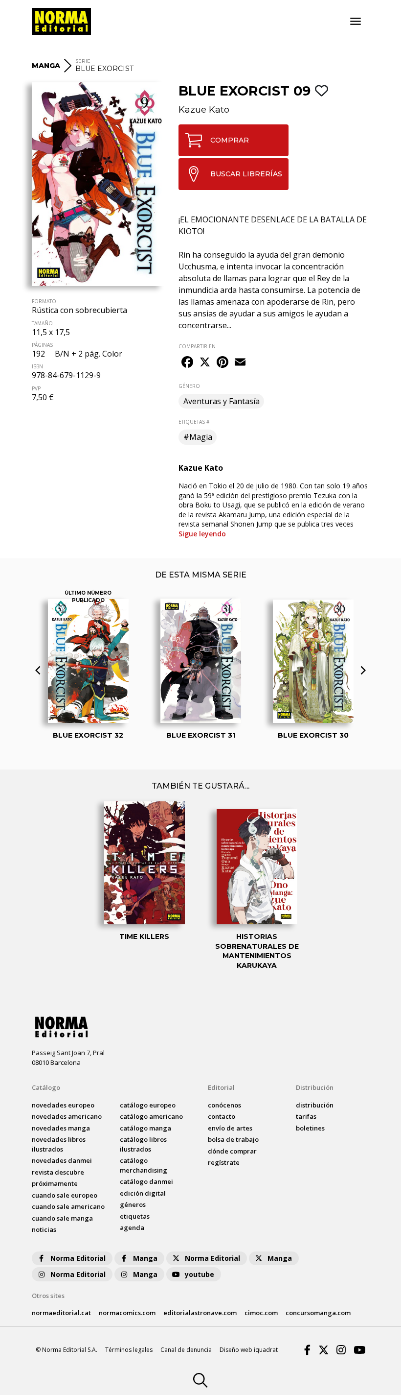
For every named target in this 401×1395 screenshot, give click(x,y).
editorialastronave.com (200, 1312)
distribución (315, 1105)
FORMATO (44, 301)
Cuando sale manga (62, 1218)
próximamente (55, 1183)
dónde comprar (232, 1151)
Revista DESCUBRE (58, 1172)
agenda (132, 1227)
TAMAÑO (42, 323)
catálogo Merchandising (143, 1165)
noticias (44, 1229)
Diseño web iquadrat (249, 1350)
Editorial (221, 1087)
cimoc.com (261, 1312)
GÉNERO (189, 386)
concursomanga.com (318, 1312)
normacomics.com (127, 1312)
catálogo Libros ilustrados (143, 1144)
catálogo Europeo (148, 1105)
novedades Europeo (63, 1105)
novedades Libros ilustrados (59, 1144)
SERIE (82, 61)
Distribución (315, 1087)
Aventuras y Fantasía (221, 401)
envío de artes (230, 1128)
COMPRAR (229, 140)
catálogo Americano (151, 1116)
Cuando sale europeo (64, 1195)
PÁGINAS (42, 344)
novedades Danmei (62, 1160)
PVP (36, 388)
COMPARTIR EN (197, 346)
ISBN (37, 366)
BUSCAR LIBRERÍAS (246, 173)
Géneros (133, 1204)
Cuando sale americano (68, 1206)
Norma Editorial (78, 1258)
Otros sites (48, 1295)
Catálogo (46, 1087)
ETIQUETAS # (193, 421)
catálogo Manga (145, 1128)
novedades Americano (67, 1116)
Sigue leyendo (202, 533)
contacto (221, 1116)
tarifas (306, 1116)
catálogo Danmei (146, 1181)
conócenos (224, 1105)
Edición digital (143, 1193)
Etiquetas (135, 1216)
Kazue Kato (203, 109)
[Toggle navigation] (355, 21)
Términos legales (129, 1350)
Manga (145, 1258)
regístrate (224, 1162)
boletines (310, 1128)
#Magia (197, 437)
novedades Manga (61, 1128)
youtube (199, 1274)
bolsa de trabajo (233, 1139)
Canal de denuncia (186, 1350)
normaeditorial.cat (61, 1312)
